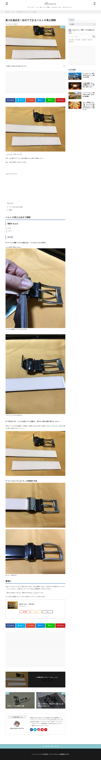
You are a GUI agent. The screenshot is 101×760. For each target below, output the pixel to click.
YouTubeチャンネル (56, 7)
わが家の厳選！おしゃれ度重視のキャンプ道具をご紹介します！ (88, 84)
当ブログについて (67, 7)
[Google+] (30, 100)
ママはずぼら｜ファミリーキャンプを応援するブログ (55, 754)
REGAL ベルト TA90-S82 (26, 604)
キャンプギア (31, 7)
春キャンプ (71, 41)
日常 (13, 11)
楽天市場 (25, 611)
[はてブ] (40, 100)
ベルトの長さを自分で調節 (14, 207)
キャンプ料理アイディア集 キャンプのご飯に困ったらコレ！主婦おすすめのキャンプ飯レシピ (88, 106)
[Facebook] (11, 100)
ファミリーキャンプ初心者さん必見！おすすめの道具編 (88, 94)
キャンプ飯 (84, 39)
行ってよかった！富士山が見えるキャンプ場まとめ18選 (88, 75)
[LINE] (50, 100)
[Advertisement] (35, 82)
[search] (93, 36)
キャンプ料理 (46, 7)
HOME (8, 11)
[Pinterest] (60, 100)
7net (47, 611)
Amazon (36, 611)
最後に (9, 210)
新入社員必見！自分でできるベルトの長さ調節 (26, 11)
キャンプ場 (38, 7)
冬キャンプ (90, 39)
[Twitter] (20, 100)
